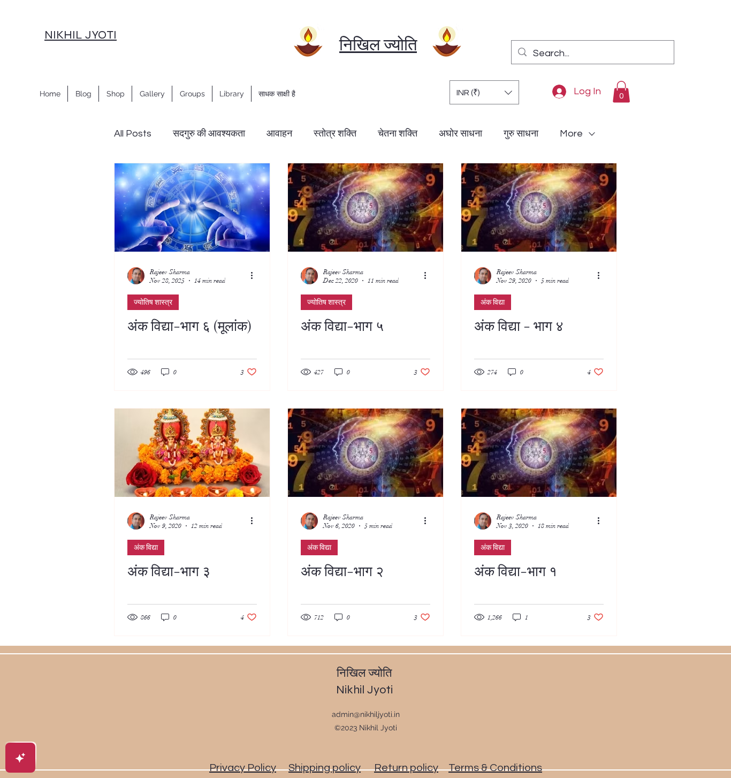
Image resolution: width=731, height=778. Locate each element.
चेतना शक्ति (397, 134)
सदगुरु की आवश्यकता (209, 134)
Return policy (406, 767)
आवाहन (279, 134)
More (571, 134)
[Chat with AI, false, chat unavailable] (20, 758)
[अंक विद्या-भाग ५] (365, 207)
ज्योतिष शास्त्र (153, 302)
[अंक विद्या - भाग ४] (538, 207)
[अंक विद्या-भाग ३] (192, 453)
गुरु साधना (521, 134)
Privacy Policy (242, 767)
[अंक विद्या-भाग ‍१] (538, 453)
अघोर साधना (460, 134)
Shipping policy (324, 767)
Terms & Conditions (495, 767)
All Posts (132, 134)
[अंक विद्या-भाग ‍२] (365, 453)
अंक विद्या (493, 302)
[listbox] (484, 92)
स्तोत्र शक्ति (335, 134)
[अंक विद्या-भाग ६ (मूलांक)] (192, 207)
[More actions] (255, 275)
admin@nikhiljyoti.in (366, 714)
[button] (484, 92)
